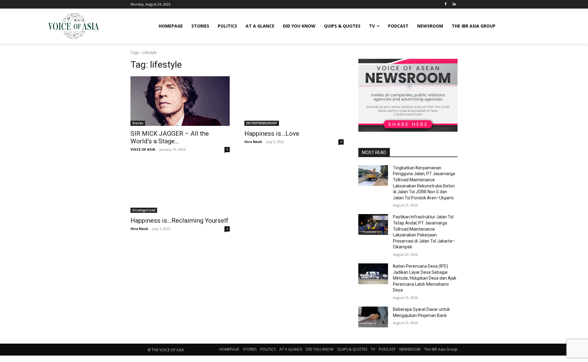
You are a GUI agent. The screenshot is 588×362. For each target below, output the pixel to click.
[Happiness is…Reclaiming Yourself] (180, 188)
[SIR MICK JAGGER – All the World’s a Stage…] (180, 101)
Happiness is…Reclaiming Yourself (179, 220)
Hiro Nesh (253, 141)
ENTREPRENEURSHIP (261, 123)
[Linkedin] (454, 4)
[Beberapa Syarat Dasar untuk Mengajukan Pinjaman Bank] (373, 317)
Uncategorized (143, 210)
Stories (137, 123)
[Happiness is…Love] (294, 101)
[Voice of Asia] (73, 26)
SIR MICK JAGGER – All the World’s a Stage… (169, 137)
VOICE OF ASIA (142, 149)
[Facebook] (445, 4)
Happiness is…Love (271, 133)
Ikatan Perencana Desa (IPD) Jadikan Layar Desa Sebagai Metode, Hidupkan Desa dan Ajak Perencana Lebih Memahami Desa (424, 278)
